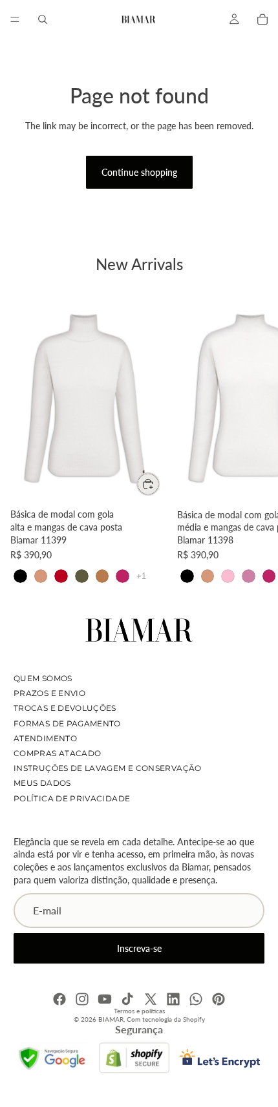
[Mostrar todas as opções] (141, 576)
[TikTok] (127, 999)
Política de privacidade (72, 798)
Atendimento (45, 738)
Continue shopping (139, 172)
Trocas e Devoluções (65, 708)
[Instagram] (82, 999)
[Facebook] (59, 999)
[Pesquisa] (42, 19)
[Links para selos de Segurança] (53, 1057)
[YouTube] (104, 999)
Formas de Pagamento (67, 723)
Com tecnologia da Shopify (166, 1019)
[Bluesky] (196, 999)
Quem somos (43, 678)
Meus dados (42, 783)
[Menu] (15, 19)
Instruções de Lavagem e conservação (108, 768)
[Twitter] (150, 999)
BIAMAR (110, 1019)
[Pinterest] (218, 999)
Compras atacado (57, 753)
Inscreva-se (139, 948)
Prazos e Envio (49, 693)
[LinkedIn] (173, 999)
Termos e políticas (139, 1011)
